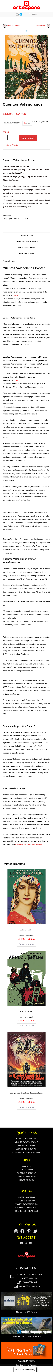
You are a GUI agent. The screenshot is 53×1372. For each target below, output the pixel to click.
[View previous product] (5, 26)
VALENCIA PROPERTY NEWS (27, 1336)
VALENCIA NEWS (26, 1361)
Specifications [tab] (26, 254)
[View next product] (48, 26)
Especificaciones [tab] (26, 248)
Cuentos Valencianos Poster (28, 844)
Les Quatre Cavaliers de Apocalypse (26, 1093)
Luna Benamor (26, 930)
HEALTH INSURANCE (26, 1312)
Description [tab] (27, 235)
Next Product (41, 26)
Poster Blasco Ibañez (19, 219)
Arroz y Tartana (27, 1011)
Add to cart (28, 138)
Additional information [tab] (26, 242)
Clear (28, 123)
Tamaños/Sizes (12, 123)
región (15, 295)
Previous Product (13, 26)
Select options (26, 944)
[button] (26, 31)
